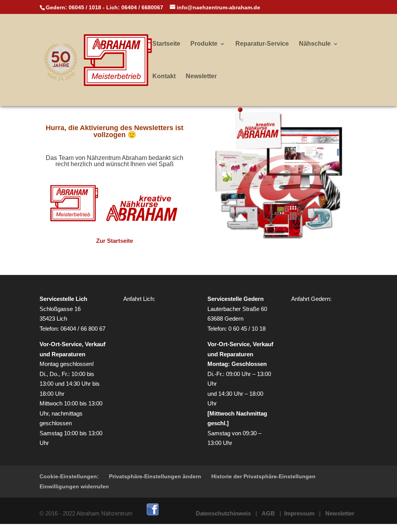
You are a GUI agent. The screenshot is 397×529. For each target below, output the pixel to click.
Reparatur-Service (262, 44)
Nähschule (315, 44)
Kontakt (164, 76)
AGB (268, 513)
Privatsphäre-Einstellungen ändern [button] (155, 476)
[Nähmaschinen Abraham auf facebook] (153, 513)
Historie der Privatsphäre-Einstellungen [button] (263, 476)
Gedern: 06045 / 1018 (73, 7)
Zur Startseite (114, 240)
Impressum (299, 513)
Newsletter (201, 76)
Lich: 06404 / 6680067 (134, 7)
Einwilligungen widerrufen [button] (74, 486)
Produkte (203, 44)
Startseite (166, 44)
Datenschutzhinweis (223, 513)
